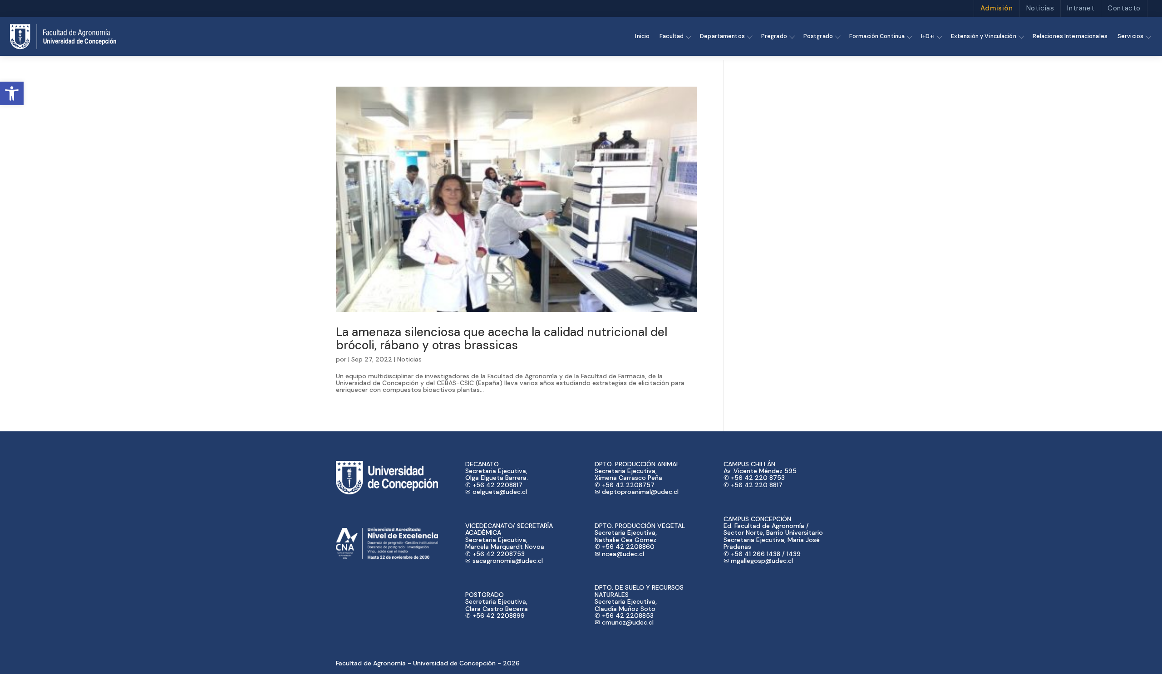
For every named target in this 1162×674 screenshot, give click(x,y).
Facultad (672, 36)
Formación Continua (877, 36)
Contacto (1124, 8)
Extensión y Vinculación (983, 36)
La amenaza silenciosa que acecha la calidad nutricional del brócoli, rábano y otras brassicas (501, 338)
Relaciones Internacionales (1070, 36)
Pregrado (774, 36)
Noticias (1040, 8)
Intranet (1080, 8)
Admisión (996, 8)
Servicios (1130, 36)
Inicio (642, 36)
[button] (12, 93)
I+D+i (928, 36)
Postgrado (818, 36)
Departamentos (722, 36)
